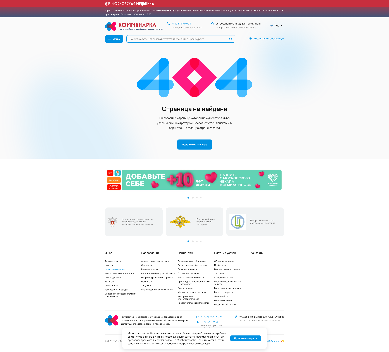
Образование (111, 285)
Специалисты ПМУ (223, 277)
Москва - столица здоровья (192, 292)
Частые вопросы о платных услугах (227, 283)
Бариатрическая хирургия (227, 288)
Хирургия (146, 285)
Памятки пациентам (188, 269)
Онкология (146, 265)
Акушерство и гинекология (155, 261)
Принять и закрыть (245, 338)
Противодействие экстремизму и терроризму (194, 283)
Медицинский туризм (225, 304)
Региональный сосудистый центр (158, 273)
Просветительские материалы (193, 302)
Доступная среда (186, 288)
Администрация (113, 261)
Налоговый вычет (223, 300)
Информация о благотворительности (189, 297)
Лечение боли (221, 296)
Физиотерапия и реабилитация (157, 289)
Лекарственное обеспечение (192, 265)
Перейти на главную (194, 144)
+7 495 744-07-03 (181, 23)
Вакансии (110, 281)
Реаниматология (149, 269)
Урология (219, 273)
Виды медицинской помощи (192, 261)
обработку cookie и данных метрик (196, 340)
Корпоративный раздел (116, 289)
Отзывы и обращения (188, 273)
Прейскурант (220, 265)
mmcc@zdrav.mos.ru (211, 316)
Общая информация (224, 261)
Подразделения (113, 277)
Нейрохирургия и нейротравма (157, 277)
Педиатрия (146, 281)
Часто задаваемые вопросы (192, 277)
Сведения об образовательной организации (120, 295)
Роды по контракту (223, 292)
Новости (109, 265)
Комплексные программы (227, 269)
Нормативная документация (119, 273)
